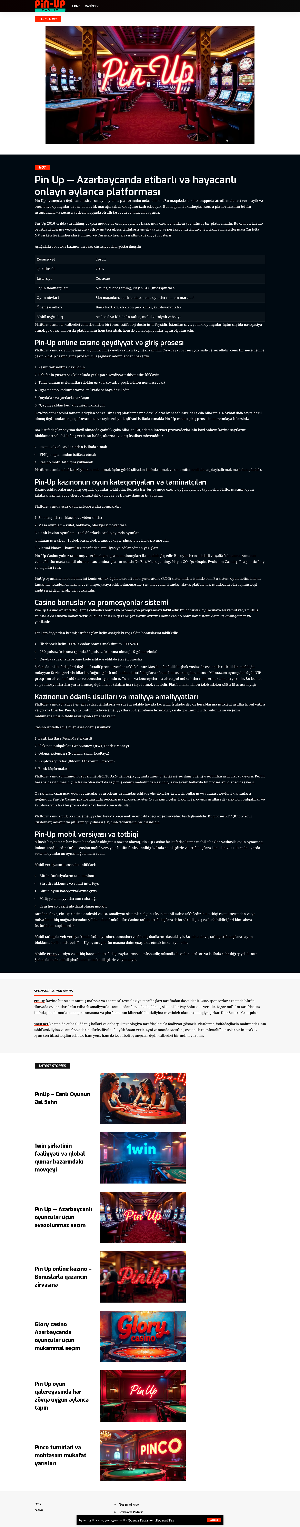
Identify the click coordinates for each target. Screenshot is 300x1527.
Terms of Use (165, 1520)
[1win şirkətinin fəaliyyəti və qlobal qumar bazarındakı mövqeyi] (143, 1158)
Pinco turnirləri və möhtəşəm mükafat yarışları (60, 1455)
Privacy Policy (138, 1520)
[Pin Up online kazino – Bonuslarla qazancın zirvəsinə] (143, 1277)
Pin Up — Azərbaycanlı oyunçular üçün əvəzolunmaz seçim (63, 1217)
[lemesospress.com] (50, 6)
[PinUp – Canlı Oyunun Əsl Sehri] (143, 1098)
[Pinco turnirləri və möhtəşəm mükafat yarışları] (143, 1455)
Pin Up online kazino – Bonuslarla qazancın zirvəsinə (63, 1277)
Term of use (129, 1504)
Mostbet (41, 1023)
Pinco (52, 953)
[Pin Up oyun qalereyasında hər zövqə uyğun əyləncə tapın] (143, 1396)
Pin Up (39, 1000)
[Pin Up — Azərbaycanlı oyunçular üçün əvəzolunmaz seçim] (143, 1217)
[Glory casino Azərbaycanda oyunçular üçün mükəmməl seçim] (143, 1336)
